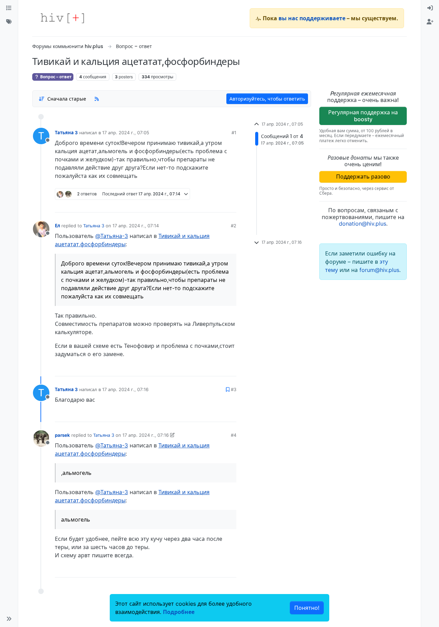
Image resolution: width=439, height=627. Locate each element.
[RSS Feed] (97, 98)
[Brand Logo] (62, 18)
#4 (233, 435)
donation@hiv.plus (362, 223)
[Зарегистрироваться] (430, 21)
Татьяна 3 (66, 132)
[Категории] (9, 8)
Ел (57, 225)
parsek (62, 435)
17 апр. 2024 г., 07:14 (135, 225)
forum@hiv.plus (379, 269)
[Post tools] (231, 204)
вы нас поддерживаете (311, 18)
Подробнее (178, 611)
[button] (9, 618)
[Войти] (430, 8)
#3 (233, 389)
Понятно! (306, 607)
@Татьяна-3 (111, 235)
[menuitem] (430, 8)
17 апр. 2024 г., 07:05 (125, 132)
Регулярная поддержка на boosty (363, 115)
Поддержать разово (363, 176)
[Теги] (9, 21)
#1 (234, 132)
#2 (233, 225)
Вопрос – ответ (55, 76)
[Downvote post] (218, 204)
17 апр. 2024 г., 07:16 (125, 389)
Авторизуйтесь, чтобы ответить (267, 99)
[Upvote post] (195, 204)
